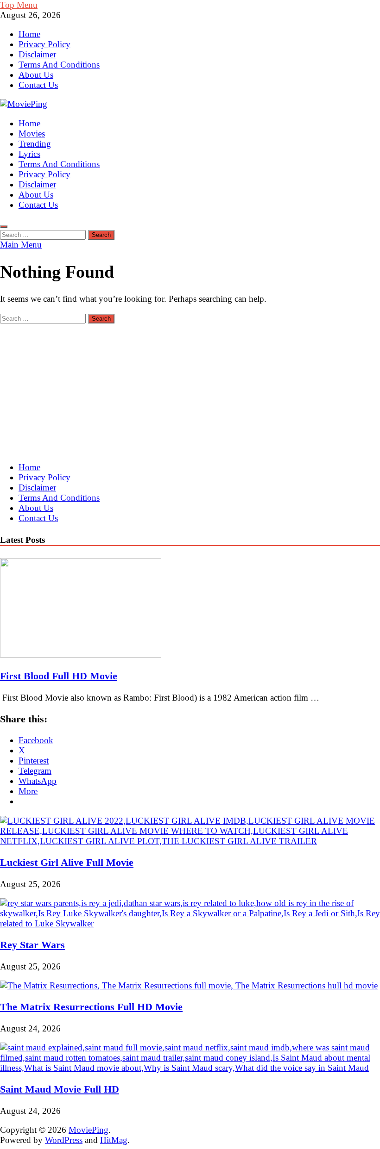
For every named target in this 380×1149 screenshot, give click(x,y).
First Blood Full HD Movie (58, 676)
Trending (35, 144)
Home (29, 34)
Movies (32, 133)
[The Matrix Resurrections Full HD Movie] (189, 985)
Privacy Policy (44, 44)
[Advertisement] (190, 388)
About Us (36, 75)
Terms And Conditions (59, 64)
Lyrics (29, 154)
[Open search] (3, 226)
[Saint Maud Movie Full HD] (190, 1068)
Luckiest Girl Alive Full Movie (66, 862)
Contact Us (38, 85)
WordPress (63, 1140)
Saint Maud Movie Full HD (59, 1089)
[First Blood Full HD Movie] (80, 654)
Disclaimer (37, 54)
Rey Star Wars (32, 944)
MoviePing (88, 1130)
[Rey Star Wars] (190, 923)
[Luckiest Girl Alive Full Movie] (190, 841)
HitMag (113, 1140)
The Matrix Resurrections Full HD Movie (91, 1006)
